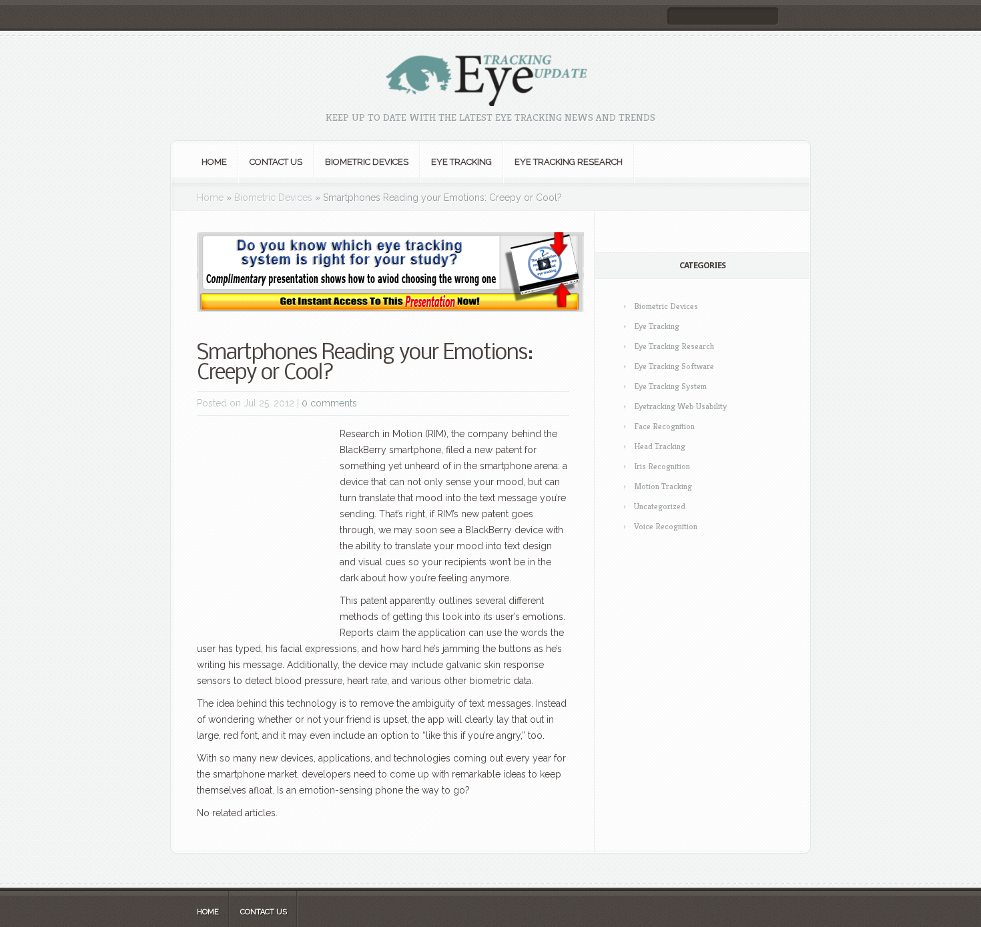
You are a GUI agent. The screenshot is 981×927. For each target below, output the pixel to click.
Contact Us (276, 162)
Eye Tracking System (670, 386)
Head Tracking (659, 446)
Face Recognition (664, 426)
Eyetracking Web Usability (680, 406)
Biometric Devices (366, 162)
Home (214, 162)
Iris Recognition (662, 466)
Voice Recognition (665, 526)
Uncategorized (659, 506)
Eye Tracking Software (674, 366)
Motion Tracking (663, 486)
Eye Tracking (461, 162)
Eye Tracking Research (569, 162)
